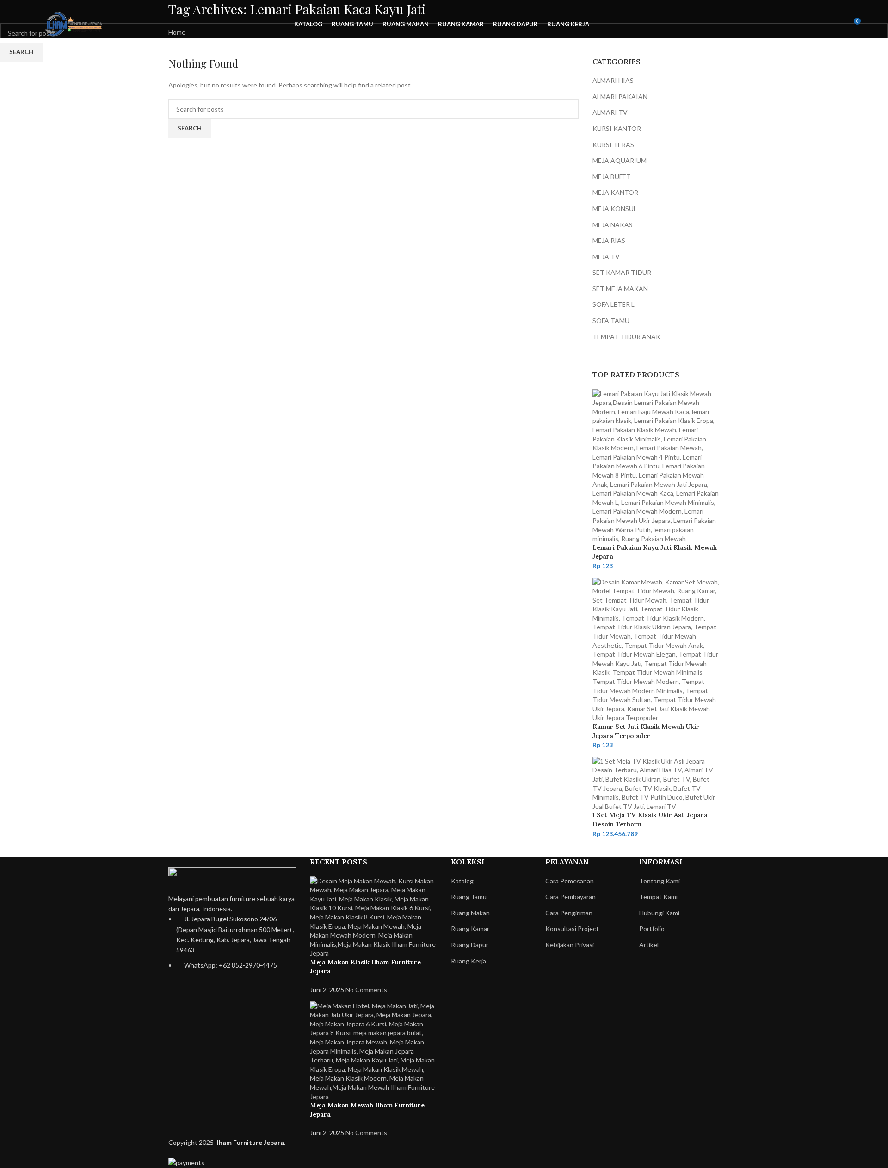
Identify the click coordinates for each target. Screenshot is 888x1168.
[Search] (819, 24)
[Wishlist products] (836, 24)
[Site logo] (75, 23)
